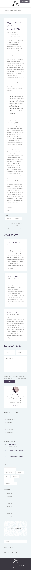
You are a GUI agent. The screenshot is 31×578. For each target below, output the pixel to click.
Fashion (7, 10)
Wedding (17, 218)
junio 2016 (9, 500)
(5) (9, 422)
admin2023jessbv (15, 34)
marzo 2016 (10, 510)
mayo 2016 (9, 503)
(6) (11, 416)
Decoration (9, 472)
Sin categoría (10, 483)
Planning (9, 480)
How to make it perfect (16, 450)
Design (20, 472)
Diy (7, 476)
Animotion (18, 565)
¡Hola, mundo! (12, 444)
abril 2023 (9, 493)
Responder (10, 268)
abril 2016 (9, 506)
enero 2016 (9, 516)
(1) (11, 436)
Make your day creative (16, 456)
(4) (11, 419)
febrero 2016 (10, 513)
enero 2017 (9, 496)
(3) (10, 432)
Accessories (10, 469)
